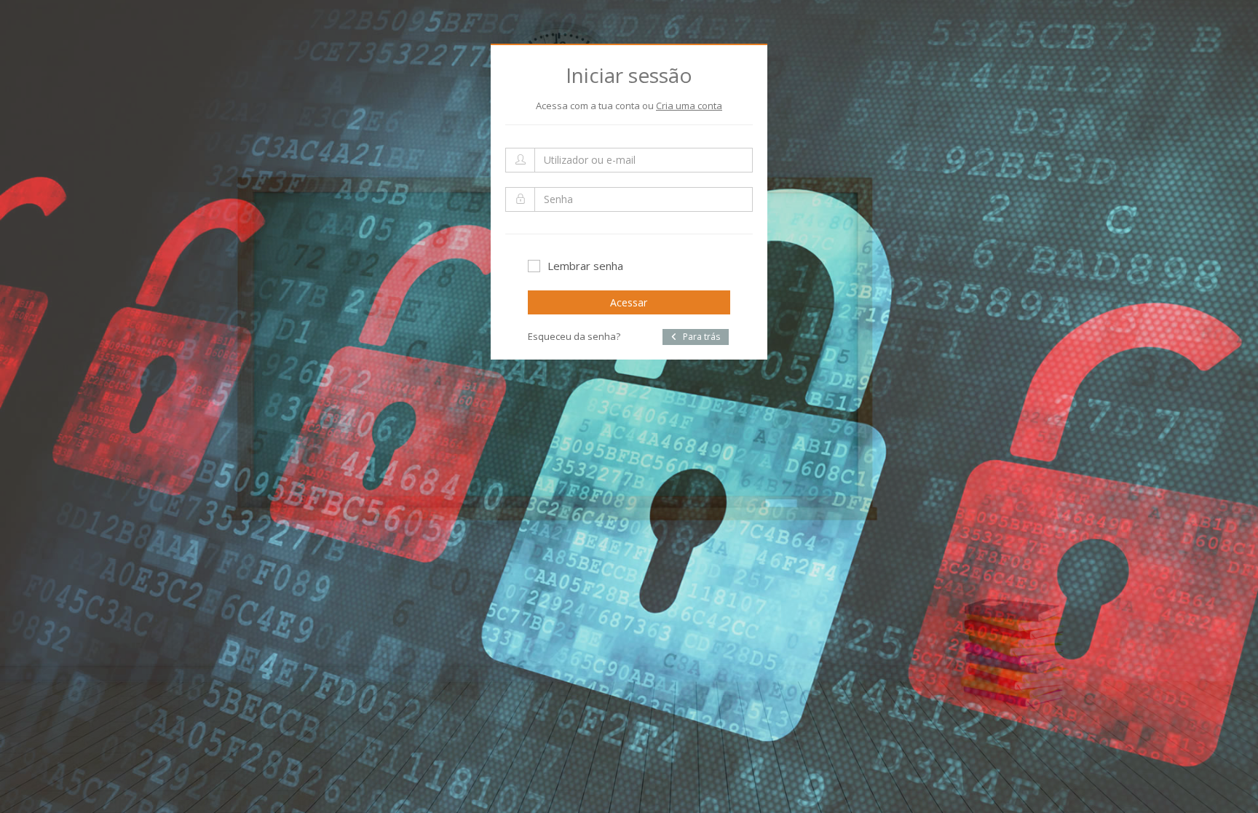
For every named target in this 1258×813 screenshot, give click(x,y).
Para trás (700, 336)
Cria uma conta (689, 105)
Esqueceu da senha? (574, 336)
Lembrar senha (585, 265)
